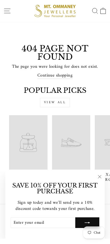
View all (55, 102)
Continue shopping (55, 75)
